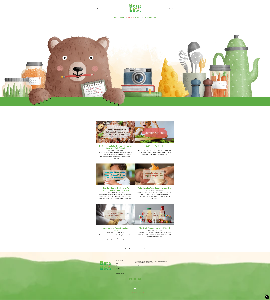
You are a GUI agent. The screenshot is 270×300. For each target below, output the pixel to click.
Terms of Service (120, 273)
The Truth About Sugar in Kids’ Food (154, 228)
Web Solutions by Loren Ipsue (138, 292)
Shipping (118, 265)
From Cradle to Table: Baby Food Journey (115, 229)
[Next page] (144, 248)
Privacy (118, 270)
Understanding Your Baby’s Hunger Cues (154, 188)
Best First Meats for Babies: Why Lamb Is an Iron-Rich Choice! (115, 147)
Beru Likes (130, 291)
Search (117, 263)
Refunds (118, 268)
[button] (97, 8)
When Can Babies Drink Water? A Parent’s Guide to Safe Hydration (115, 189)
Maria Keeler (142, 291)
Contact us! (153, 114)
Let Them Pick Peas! (154, 146)
